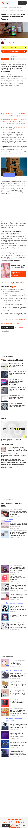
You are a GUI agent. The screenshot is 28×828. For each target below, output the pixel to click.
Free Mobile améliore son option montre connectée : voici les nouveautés (17, 568)
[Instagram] (12, 822)
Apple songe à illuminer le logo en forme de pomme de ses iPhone (18, 373)
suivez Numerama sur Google (12, 283)
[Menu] (8, 3)
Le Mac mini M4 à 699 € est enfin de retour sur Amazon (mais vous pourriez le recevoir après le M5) (14, 308)
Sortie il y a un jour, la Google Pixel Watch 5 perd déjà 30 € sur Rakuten (18, 512)
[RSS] (19, 822)
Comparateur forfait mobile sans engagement (17, 273)
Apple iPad (5, 331)
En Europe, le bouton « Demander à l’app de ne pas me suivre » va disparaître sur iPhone (14, 314)
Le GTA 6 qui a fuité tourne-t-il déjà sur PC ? (18, 616)
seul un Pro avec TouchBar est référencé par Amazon (14, 120)
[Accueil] (3, 3)
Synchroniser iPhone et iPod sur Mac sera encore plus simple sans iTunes (17, 397)
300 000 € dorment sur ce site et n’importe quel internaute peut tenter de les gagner (18, 711)
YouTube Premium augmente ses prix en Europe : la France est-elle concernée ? (18, 524)
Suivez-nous (5, 59)
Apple (21, 185)
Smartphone (11, 10)
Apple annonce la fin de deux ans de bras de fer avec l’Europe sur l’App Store (14, 299)
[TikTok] (7, 822)
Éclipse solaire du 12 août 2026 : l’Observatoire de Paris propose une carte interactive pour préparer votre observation (13, 460)
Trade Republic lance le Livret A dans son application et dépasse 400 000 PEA (18, 675)
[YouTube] (4, 822)
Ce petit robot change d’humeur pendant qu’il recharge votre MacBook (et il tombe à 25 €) (18, 753)
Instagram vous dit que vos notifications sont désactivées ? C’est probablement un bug (18, 663)
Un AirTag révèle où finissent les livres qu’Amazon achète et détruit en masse (13, 303)
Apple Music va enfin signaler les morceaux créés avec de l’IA (18, 577)
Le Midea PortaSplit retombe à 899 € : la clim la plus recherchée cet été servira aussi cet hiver (18, 533)
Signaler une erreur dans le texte (10, 323)
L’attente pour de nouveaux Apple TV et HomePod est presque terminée (13, 290)
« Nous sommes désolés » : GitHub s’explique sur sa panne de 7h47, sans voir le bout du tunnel (18, 608)
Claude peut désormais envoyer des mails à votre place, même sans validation (18, 693)
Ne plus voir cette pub (7, 356)
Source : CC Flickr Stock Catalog (11, 178)
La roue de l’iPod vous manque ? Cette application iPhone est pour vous (17, 405)
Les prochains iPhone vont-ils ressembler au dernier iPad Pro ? (17, 389)
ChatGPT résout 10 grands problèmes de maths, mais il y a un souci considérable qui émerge (17, 449)
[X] (9, 822)
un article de (10, 153)
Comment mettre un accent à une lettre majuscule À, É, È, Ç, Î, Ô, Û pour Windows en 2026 (14, 455)
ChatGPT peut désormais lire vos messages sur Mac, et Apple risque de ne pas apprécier (14, 295)
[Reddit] (16, 822)
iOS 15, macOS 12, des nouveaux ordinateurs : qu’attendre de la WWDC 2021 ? (16, 382)
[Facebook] (14, 822)
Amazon (3, 188)
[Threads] (24, 822)
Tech (4, 10)
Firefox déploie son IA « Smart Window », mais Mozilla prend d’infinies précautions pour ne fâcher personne (18, 735)
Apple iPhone (21, 10)
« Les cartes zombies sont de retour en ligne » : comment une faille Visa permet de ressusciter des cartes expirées (18, 684)
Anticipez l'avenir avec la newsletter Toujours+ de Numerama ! (16, 365)
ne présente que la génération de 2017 (13, 128)
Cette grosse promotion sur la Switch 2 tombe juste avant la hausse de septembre (18, 702)
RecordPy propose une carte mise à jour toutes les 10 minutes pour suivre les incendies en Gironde (12, 466)
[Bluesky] (21, 822)
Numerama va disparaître (8, 470)
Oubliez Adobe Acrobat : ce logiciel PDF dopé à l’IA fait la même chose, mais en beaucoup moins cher (18, 587)
